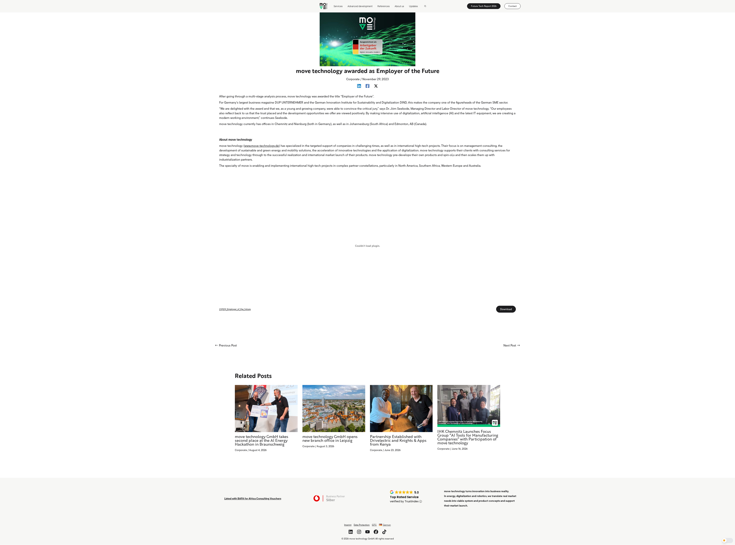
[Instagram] (359, 531)
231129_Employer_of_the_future (235, 309)
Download (506, 309)
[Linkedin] (359, 86)
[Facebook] (367, 86)
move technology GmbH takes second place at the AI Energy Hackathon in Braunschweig (261, 440)
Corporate (353, 79)
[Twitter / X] (376, 86)
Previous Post (226, 345)
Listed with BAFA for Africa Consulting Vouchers (252, 498)
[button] (425, 6)
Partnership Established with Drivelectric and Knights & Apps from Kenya (398, 440)
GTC (374, 524)
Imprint (347, 524)
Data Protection (362, 524)
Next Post (511, 345)
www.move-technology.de (261, 146)
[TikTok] (384, 531)
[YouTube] (367, 531)
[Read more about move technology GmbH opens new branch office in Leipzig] (333, 408)
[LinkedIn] (350, 531)
